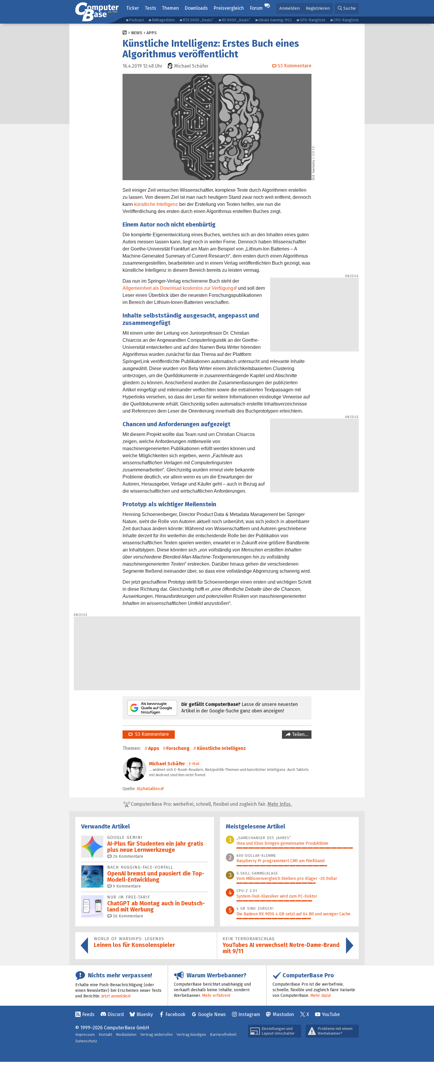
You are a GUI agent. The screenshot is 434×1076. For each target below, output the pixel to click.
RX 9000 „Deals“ (236, 20)
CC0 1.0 (313, 151)
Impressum (85, 1034)
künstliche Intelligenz (156, 204)
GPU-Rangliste (312, 20)
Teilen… (299, 734)
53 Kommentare (151, 734)
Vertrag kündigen (191, 1034)
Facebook (175, 1014)
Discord (115, 1014)
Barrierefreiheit (223, 1034)
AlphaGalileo (148, 788)
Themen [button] (170, 8)
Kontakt (105, 1034)
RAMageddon (163, 20)
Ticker (132, 8)
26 (127, 856)
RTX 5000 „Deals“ (198, 20)
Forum (256, 8)
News (136, 32)
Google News (212, 1014)
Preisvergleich (228, 8)
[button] (347, 8)
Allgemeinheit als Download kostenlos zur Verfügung (178, 288)
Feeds (88, 1014)
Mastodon (283, 1014)
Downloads (196, 8)
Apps (151, 32)
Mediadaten (126, 1034)
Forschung (178, 748)
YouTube (331, 1014)
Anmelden (289, 8)
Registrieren (318, 8)
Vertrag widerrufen (156, 1034)
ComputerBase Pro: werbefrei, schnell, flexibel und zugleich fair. (211, 804)
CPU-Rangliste (346, 20)
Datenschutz (86, 1041)
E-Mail (194, 763)
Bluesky (144, 1014)
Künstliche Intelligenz (221, 748)
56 (127, 916)
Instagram (249, 1014)
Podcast (136, 20)
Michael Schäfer (167, 763)
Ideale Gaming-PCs (275, 20)
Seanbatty (313, 166)
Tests (150, 8)
